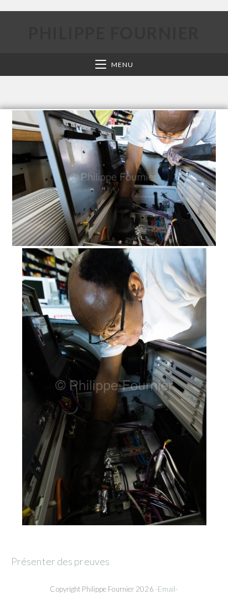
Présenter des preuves (60, 561)
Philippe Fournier (114, 33)
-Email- (167, 589)
